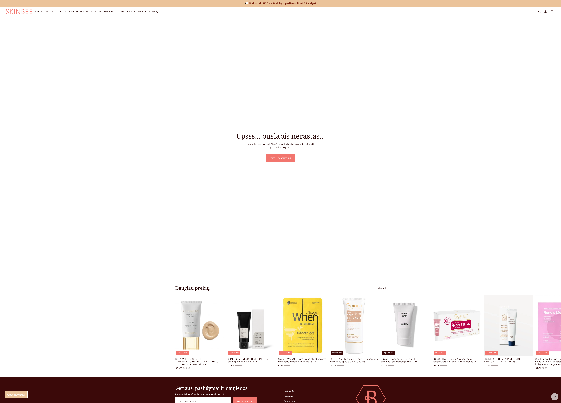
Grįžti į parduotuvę (280, 158)
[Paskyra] (545, 11)
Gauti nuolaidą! (16, 394)
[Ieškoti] (539, 11)
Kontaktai (289, 396)
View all (382, 288)
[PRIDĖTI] (220, 351)
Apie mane (289, 401)
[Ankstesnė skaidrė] (3, 3)
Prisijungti (289, 391)
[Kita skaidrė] (558, 3)
